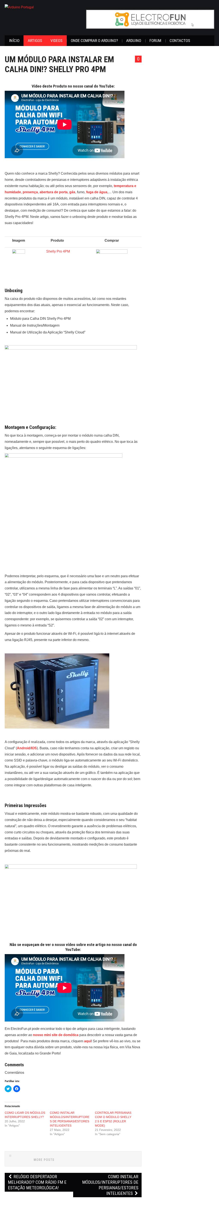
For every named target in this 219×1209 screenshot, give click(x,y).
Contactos (180, 40)
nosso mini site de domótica (55, 1035)
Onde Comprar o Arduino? (94, 40)
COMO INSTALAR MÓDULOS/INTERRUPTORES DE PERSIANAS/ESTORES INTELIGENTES (110, 1185)
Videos (56, 40)
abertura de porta (54, 192)
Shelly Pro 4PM (58, 251)
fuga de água (96, 192)
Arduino (133, 40)
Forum (155, 40)
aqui (87, 1041)
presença (30, 192)
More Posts (44, 1160)
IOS (34, 748)
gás (72, 192)
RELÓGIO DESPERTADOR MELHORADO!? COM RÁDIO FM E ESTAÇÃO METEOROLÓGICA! (37, 1182)
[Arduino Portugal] (19, 7)
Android (23, 748)
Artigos (35, 40)
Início (14, 40)
